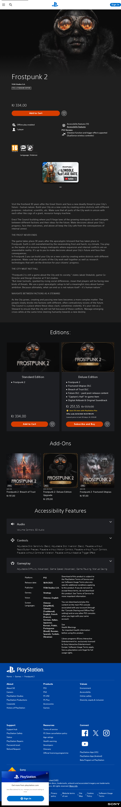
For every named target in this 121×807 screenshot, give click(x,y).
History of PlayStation (16, 707)
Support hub (12, 729)
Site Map (81, 794)
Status (9, 737)
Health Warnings (69, 627)
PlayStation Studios (15, 696)
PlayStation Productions (17, 700)
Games (18, 676)
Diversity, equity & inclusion (92, 700)
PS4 (45, 692)
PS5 (45, 688)
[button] (76, 126)
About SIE (11, 688)
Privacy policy (54, 794)
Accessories (48, 704)
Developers (48, 745)
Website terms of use (68, 794)
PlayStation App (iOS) (89, 752)
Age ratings (48, 737)
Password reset (13, 745)
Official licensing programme (55, 753)
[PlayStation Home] (55, 4)
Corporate (11, 704)
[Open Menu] (3, 4)
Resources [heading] (48, 725)
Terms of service (50, 729)
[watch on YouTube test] (70, 179)
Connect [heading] (84, 725)
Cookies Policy (90, 794)
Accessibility (85, 692)
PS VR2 (46, 696)
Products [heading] (48, 684)
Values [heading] (83, 684)
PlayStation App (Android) (91, 756)
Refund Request (13, 749)
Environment (85, 688)
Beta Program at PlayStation (92, 760)
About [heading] (10, 684)
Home (9, 676)
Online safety (85, 696)
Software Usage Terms (106, 794)
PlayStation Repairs (15, 741)
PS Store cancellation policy (55, 733)
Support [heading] (11, 725)
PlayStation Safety (14, 733)
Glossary (47, 749)
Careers (10, 692)
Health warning (50, 741)
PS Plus (46, 700)
